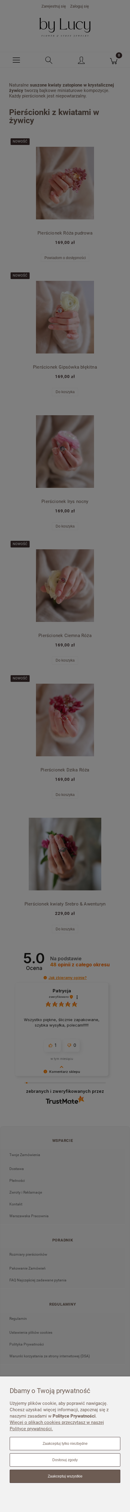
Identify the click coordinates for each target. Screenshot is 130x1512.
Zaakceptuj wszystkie (65, 1476)
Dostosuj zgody (65, 1460)
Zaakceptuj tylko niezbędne (65, 1443)
